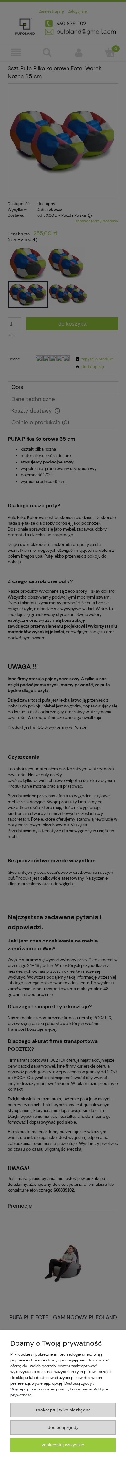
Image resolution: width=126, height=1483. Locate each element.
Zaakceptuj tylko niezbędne (63, 1410)
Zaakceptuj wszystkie (63, 1444)
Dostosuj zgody (63, 1427)
